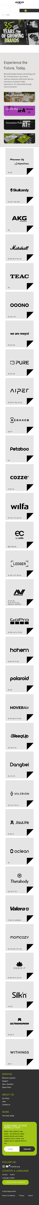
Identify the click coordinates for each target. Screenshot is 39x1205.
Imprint (30, 1195)
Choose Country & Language (15, 1182)
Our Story (5, 1098)
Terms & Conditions (8, 1195)
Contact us (6, 1104)
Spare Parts (6, 1087)
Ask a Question (8, 1084)
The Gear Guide (8, 1115)
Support (5, 1081)
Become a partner (9, 1078)
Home (3, 15)
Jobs (4, 1101)
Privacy (21, 1195)
